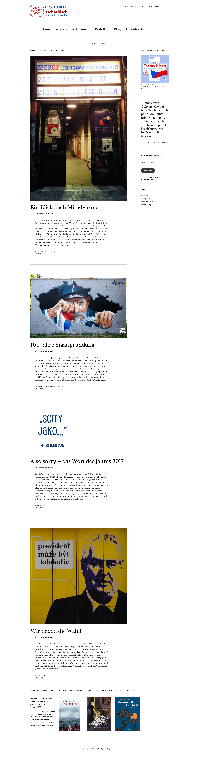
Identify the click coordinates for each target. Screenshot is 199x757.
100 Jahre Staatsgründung (62, 345)
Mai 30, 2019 (39, 252)
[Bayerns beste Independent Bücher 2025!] (42, 707)
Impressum (143, 7)
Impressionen (39, 253)
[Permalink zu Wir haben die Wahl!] (78, 623)
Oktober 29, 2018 (40, 386)
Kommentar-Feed (147, 202)
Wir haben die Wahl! (55, 631)
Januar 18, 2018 (40, 505)
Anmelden (144, 196)
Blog (127, 7)
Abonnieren (148, 170)
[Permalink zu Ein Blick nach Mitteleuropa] (78, 200)
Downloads (134, 29)
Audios (61, 29)
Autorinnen (81, 29)
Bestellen (102, 29)
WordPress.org (146, 205)
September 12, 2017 (40, 675)
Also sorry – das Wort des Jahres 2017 (77, 461)
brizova (50, 214)
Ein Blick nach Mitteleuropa (65, 207)
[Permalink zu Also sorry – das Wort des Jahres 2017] (53, 454)
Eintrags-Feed (145, 199)
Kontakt (134, 7)
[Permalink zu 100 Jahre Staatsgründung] (78, 337)
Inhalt (153, 29)
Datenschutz (154, 7)
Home (46, 29)
